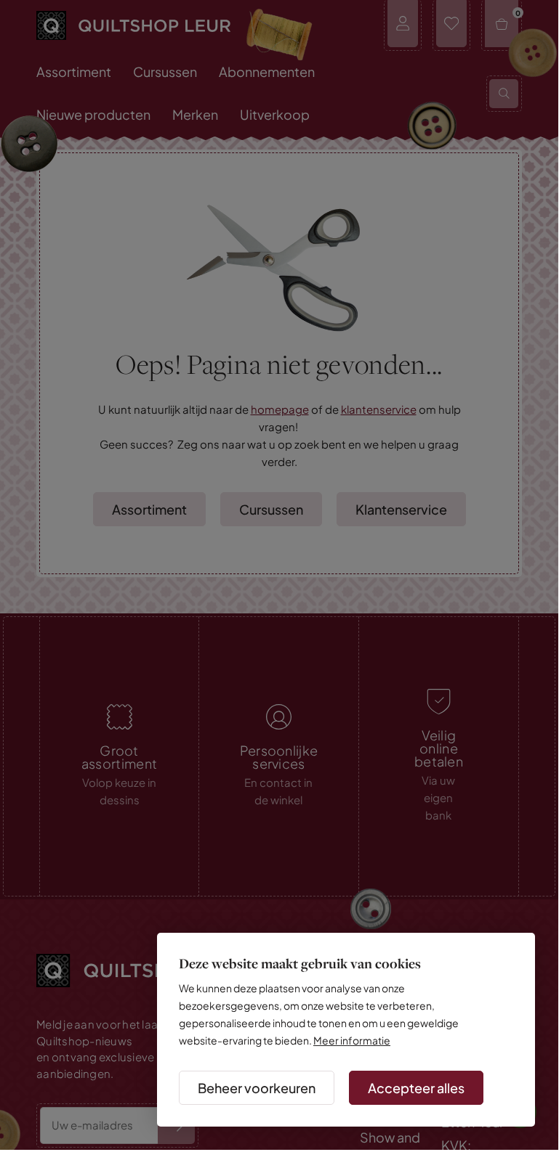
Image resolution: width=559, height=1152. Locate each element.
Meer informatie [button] (351, 1040)
